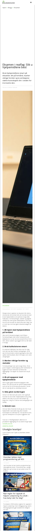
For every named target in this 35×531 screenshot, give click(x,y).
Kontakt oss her (7, 423)
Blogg (10, 8)
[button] (30, 2)
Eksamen (17, 8)
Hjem (4, 8)
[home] (8, 2)
